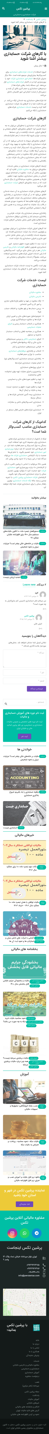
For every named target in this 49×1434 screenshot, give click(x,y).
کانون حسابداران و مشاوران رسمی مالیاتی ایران (23, 1426)
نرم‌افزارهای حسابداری (17, 351)
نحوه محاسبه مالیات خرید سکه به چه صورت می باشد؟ (14, 1020)
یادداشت (35, 1395)
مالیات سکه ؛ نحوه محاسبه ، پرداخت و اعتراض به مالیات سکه (23, 1143)
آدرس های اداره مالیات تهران (27, 1410)
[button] (46, 8)
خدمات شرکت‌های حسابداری (21, 72)
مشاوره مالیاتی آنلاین (29, 1218)
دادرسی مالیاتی (35, 296)
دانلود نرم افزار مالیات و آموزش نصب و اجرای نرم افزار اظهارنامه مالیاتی (23, 1179)
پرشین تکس (20, 1424)
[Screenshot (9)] (24, 1302)
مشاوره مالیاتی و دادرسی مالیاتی (26, 1365)
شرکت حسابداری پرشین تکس (25, 477)
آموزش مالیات (33, 1399)
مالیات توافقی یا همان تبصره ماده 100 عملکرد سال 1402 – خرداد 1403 (24, 904)
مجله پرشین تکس (32, 1391)
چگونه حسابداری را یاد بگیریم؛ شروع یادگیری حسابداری (24, 793)
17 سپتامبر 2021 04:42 (31, 596)
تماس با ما (34, 1347)
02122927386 (33, 1268)
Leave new (29, 585)
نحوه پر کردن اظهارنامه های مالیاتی (25, 1414)
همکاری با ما (34, 1351)
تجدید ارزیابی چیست (11, 577)
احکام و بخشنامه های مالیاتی (27, 1406)
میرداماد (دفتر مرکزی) (30, 1385)
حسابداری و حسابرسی (30, 1368)
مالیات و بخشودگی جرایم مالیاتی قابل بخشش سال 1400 (16, 982)
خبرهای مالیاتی (33, 1403)
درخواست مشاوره (32, 1376)
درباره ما (36, 1344)
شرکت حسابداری (11, 182)
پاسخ (44, 608)
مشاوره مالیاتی (23, 169)
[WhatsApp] (24, 1233)
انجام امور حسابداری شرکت (21, 78)
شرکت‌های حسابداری (15, 81)
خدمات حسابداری (24, 107)
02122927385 (33, 1265)
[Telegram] (37, 1233)
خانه (37, 1340)
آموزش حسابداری (32, 1372)
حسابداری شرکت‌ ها (19, 455)
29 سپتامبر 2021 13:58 (27, 619)
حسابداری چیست (10, 827)
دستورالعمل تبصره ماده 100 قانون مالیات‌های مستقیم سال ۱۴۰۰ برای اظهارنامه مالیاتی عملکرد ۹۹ (21, 534)
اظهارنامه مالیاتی (17, 247)
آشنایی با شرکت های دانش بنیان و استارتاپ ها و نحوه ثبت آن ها (19, 939)
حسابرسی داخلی (29, 339)
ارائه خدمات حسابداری (22, 480)
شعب (37, 1382)
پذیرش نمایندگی (32, 1355)
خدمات (36, 1361)
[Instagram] (12, 1233)
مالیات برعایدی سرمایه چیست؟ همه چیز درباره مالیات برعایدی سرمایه (15, 1061)
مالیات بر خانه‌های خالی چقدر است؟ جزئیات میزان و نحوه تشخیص (21, 545)
